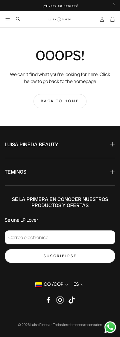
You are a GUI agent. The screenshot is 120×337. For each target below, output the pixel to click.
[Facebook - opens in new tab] (48, 300)
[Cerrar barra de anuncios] (114, 4)
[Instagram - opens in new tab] (60, 300)
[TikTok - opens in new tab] (71, 300)
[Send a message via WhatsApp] (110, 327)
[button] (7, 19)
